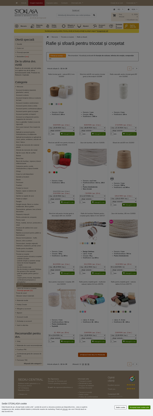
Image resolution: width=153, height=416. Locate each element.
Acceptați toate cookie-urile (139, 407)
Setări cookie (120, 407)
